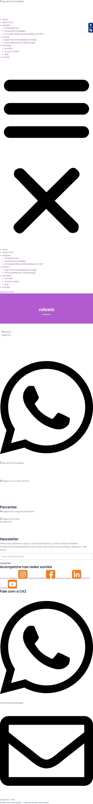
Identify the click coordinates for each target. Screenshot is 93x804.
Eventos (5, 37)
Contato (6, 57)
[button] (46, 154)
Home (5, 19)
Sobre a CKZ (7, 22)
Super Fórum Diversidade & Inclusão (21, 39)
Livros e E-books (12, 51)
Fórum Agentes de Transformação (20, 42)
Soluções (6, 25)
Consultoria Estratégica (15, 31)
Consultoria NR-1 (12, 28)
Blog (6, 54)
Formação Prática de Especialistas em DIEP (24, 34)
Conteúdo (6, 45)
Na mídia (8, 48)
